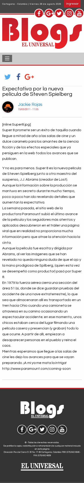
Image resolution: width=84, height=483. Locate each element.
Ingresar (72, 3)
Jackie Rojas (30, 104)
